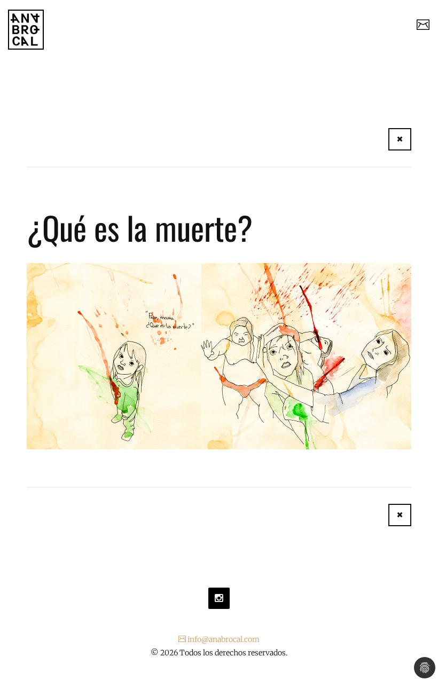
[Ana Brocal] (26, 29)
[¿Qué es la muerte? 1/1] (219, 355)
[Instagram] (219, 598)
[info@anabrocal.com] (423, 26)
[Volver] (399, 139)
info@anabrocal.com (223, 639)
